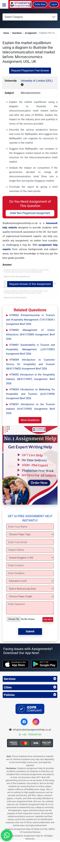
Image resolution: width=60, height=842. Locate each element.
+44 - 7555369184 (31, 734)
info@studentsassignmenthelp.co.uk (32, 729)
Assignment (30, 33)
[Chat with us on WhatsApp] (7, 835)
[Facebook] (24, 721)
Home (6, 33)
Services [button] (10, 679)
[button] (4, 4)
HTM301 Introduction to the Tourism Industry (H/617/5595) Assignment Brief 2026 (30, 409)
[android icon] (44, 664)
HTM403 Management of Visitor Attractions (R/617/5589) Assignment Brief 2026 (30, 334)
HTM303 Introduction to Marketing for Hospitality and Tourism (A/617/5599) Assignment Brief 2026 (30, 394)
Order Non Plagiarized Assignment (30, 213)
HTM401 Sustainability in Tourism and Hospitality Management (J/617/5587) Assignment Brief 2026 (30, 349)
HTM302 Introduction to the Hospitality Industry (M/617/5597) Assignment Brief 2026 (30, 379)
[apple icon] (15, 664)
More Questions (30, 420)
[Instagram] (35, 721)
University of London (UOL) (37, 80)
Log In (53, 4)
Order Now (40, 4)
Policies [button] (9, 695)
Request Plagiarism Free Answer (30, 70)
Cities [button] (8, 687)
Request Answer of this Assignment (30, 284)
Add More (48, 619)
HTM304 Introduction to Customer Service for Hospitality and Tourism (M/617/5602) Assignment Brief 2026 (30, 364)
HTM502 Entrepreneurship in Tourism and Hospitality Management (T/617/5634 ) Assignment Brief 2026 (30, 320)
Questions (17, 33)
